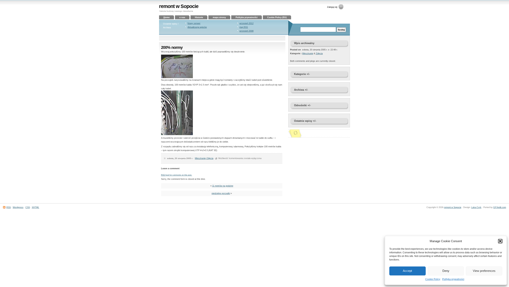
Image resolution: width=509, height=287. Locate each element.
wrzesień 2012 (246, 23)
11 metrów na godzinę (222, 186)
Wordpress (18, 207)
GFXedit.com (499, 207)
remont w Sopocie (178, 6)
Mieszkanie (200, 158)
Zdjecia (209, 158)
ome (166, 17)
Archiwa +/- (301, 89)
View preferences (484, 270)
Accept (407, 270)
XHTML (35, 207)
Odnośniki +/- (302, 105)
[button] (500, 241)
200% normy (172, 47)
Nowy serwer (193, 23)
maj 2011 (243, 27)
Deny (445, 270)
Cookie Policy (432, 279)
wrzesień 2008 (246, 31)
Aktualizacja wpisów (197, 27)
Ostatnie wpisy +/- (305, 120)
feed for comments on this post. (176, 175)
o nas (182, 17)
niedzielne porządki (221, 193)
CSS (27, 207)
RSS (8, 207)
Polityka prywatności (453, 279)
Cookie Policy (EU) (277, 17)
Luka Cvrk (476, 207)
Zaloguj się (332, 7)
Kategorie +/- (302, 74)
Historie (199, 17)
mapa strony (219, 17)
